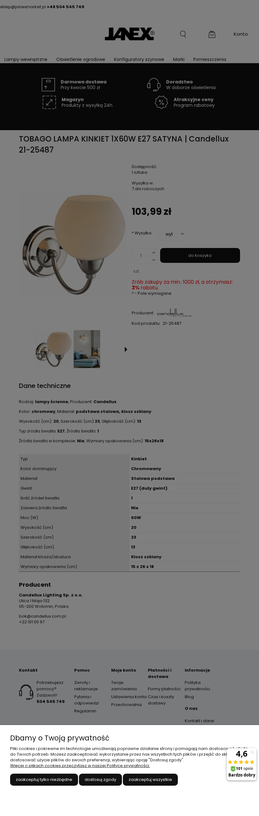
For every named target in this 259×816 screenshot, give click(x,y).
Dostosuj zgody (100, 780)
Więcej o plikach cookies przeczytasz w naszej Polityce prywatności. (80, 766)
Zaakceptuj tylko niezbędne (44, 780)
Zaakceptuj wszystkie (150, 780)
